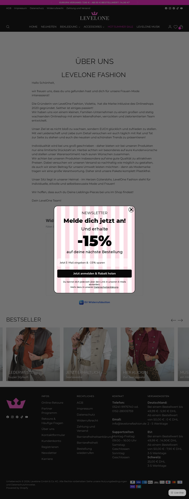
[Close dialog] (131, 209)
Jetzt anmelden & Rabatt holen (94, 273)
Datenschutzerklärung (106, 287)
